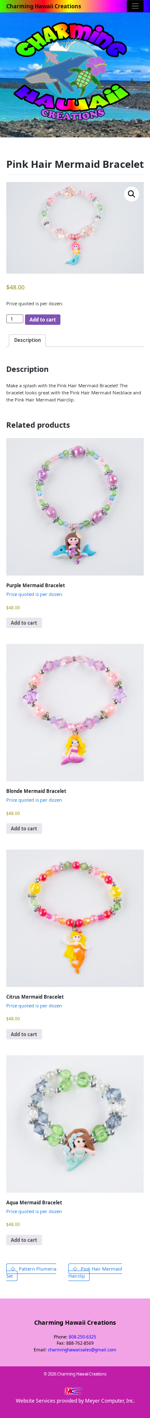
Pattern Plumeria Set (31, 1272)
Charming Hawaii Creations (43, 6)
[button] (131, 194)
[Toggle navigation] (135, 6)
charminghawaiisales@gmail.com (82, 1350)
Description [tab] (27, 340)
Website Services (35, 1400)
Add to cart (43, 319)
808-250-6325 (82, 1337)
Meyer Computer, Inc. (110, 1400)
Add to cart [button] (24, 623)
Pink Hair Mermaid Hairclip (95, 1272)
